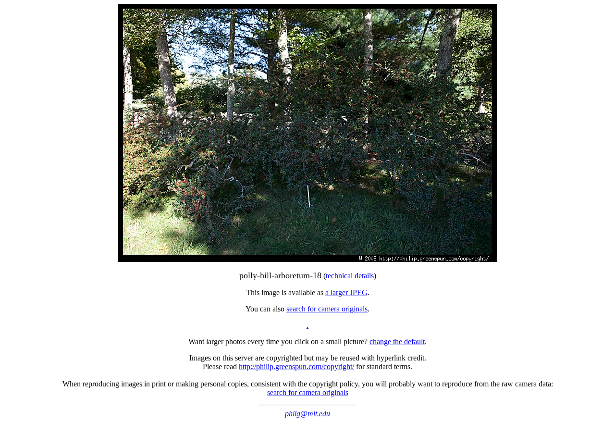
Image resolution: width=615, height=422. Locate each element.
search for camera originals (327, 309)
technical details (350, 276)
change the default (397, 341)
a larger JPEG (346, 292)
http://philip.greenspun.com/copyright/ (296, 366)
